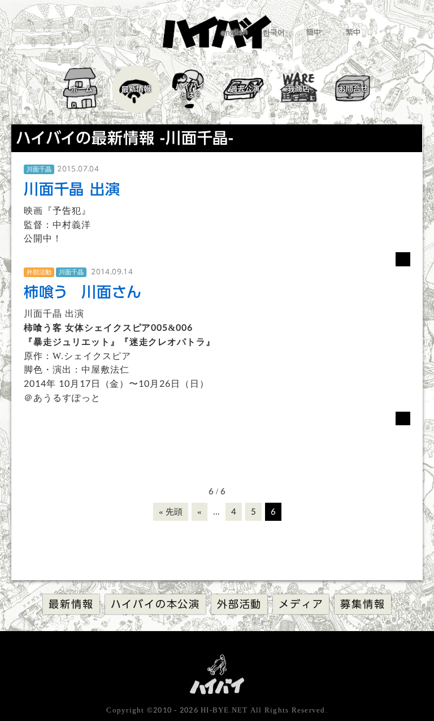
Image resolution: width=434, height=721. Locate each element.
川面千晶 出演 (72, 189)
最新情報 (135, 89)
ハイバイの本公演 (155, 604)
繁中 (352, 32)
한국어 (273, 32)
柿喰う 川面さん (82, 291)
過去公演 (244, 89)
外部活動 (239, 604)
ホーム (81, 89)
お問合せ (352, 89)
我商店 (298, 89)
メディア (301, 604)
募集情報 (362, 604)
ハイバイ (190, 90)
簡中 (313, 32)
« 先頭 (171, 511)
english (233, 32)
